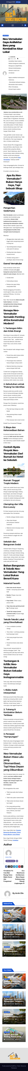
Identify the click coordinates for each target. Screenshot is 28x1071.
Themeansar (14, 1068)
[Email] (17, 861)
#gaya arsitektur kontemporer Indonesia (17, 79)
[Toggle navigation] (13, 25)
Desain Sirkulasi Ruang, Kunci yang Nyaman (12, 1036)
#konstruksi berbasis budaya (17, 82)
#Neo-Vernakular (13, 87)
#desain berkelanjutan (15, 68)
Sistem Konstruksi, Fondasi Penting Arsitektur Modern (12, 917)
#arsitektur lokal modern (15, 61)
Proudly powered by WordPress (9, 1066)
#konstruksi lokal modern (15, 84)
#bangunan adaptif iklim (15, 65)
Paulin (16, 919)
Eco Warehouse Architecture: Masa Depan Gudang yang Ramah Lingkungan (19, 877)
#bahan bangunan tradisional (17, 63)
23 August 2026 (9, 1039)
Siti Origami (17, 954)
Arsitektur (5, 35)
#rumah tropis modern (15, 89)
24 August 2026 (9, 986)
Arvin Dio (12, 57)
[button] (22, 25)
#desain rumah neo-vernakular (14, 72)
